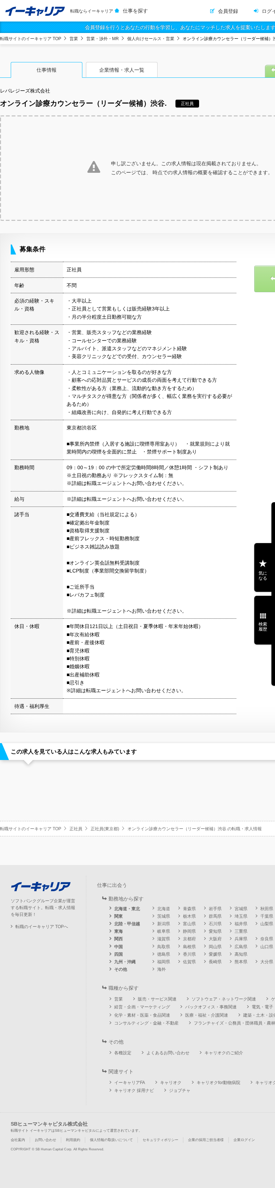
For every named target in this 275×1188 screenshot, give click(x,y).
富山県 (189, 923)
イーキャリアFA (129, 1082)
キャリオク (171, 1082)
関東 (118, 916)
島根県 (189, 946)
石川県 (215, 923)
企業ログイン (244, 1140)
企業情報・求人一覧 (121, 70)
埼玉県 (241, 916)
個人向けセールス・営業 (150, 38)
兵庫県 (241, 938)
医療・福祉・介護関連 (206, 1015)
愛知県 (215, 931)
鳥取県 (163, 946)
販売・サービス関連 (157, 999)
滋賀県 (163, 938)
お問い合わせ (45, 1140)
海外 (161, 969)
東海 (118, 931)
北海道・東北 (127, 908)
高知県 (241, 954)
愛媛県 (215, 954)
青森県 (189, 908)
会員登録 (228, 11)
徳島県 (163, 954)
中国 (118, 946)
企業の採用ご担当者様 (206, 1140)
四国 (118, 954)
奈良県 (266, 938)
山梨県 (266, 923)
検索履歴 (263, 627)
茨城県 (163, 916)
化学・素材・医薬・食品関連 (142, 1015)
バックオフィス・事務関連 (211, 1006)
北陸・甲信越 (127, 923)
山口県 (266, 946)
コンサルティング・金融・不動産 (146, 1023)
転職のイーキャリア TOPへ (41, 926)
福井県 (241, 923)
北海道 (163, 908)
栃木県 (189, 916)
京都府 (189, 938)
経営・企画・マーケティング (142, 1006)
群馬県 (215, 916)
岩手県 (215, 908)
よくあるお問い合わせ (167, 1052)
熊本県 (241, 961)
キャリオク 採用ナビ (134, 1090)
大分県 (266, 961)
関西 (118, 938)
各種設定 (122, 1052)
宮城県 (241, 908)
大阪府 (215, 938)
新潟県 (163, 923)
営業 (73, 38)
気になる (263, 576)
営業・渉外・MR (102, 38)
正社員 (75, 828)
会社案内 (18, 1140)
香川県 (189, 954)
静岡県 (189, 931)
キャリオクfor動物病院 (218, 1082)
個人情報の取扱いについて (111, 1140)
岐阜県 (163, 931)
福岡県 (163, 961)
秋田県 (266, 908)
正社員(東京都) (105, 828)
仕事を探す (135, 11)
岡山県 (215, 946)
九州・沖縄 (125, 961)
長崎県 (215, 961)
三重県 (241, 931)
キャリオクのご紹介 (223, 1052)
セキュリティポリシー (160, 1140)
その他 (120, 969)
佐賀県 (189, 961)
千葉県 (266, 916)
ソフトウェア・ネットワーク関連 (224, 999)
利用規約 (73, 1140)
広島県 (241, 946)
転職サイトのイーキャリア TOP (30, 38)
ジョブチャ (179, 1090)
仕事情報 (47, 70)
